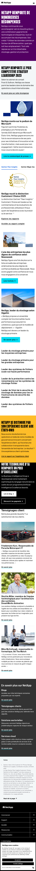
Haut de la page (9, 798)
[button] (33, 2)
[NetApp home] (7, 2)
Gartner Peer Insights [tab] (9, 167)
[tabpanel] (18, 197)
